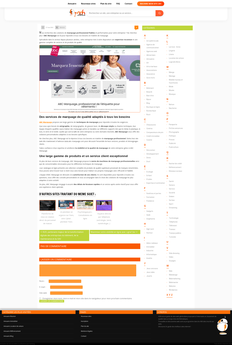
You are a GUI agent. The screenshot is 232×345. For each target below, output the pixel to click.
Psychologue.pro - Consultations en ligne (85, 215)
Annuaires (150, 59)
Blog (148, 103)
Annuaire (72, 3)
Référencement (175, 167)
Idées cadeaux (152, 243)
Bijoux (148, 99)
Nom (42, 281)
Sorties (172, 200)
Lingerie (172, 51)
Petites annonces (176, 128)
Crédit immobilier (153, 136)
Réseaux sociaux (175, 171)
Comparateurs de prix (154, 132)
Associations (151, 70)
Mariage (172, 76)
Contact (128, 3)
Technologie (173, 218)
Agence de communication (152, 46)
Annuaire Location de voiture (13, 326)
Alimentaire (150, 55)
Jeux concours (152, 268)
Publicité (172, 143)
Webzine (172, 286)
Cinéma (149, 128)
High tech (150, 229)
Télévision (173, 226)
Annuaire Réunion (10, 316)
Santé (171, 181)
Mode (171, 87)
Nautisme (173, 108)
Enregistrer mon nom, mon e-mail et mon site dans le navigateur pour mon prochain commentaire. (87, 298)
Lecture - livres (174, 47)
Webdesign (173, 275)
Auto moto (150, 78)
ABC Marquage (45, 122)
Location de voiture (176, 58)
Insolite (149, 258)
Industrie (149, 251)
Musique (172, 94)
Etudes (149, 179)
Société (172, 193)
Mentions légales (86, 331)
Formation (150, 197)
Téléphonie (173, 222)
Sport (171, 204)
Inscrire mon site (150, 4)
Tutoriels (172, 237)
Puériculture (173, 147)
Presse (171, 140)
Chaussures (151, 125)
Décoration (150, 150)
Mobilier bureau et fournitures (176, 81)
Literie (171, 54)
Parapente (173, 124)
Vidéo (171, 257)
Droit (148, 161)
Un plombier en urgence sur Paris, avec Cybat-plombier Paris (66, 217)
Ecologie (149, 172)
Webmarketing (174, 279)
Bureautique (151, 111)
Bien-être (150, 96)
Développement (152, 154)
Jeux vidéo (150, 272)
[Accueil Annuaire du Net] (77, 13)
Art (147, 63)
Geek (148, 215)
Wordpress (173, 290)
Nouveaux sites (88, 3)
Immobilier (150, 247)
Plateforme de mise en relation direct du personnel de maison (47, 218)
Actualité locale (152, 41)
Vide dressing (174, 253)
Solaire (171, 196)
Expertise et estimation (155, 183)
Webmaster (173, 282)
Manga (171, 72)
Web (170, 271)
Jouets (149, 276)
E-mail (42, 287)
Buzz (148, 114)
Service (62, 27)
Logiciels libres (174, 62)
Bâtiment (150, 88)
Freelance (150, 201)
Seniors (172, 185)
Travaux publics (175, 233)
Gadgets (149, 211)
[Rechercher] (159, 13)
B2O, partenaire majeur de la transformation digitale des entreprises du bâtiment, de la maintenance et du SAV (61, 235)
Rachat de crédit (175, 164)
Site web (43, 293)
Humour (149, 233)
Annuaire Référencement (12, 331)
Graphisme (150, 219)
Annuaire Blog (8, 336)
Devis (148, 158)
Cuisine (149, 140)
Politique (172, 136)
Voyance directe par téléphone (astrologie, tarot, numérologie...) (104, 218)
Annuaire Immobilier (11, 321)
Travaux (172, 229)
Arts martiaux (151, 66)
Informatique (151, 254)
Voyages (172, 261)
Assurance (150, 74)
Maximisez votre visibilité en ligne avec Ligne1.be (113, 232)
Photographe (174, 132)
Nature (171, 104)
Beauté (149, 92)
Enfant (149, 175)
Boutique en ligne (153, 107)
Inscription (84, 321)
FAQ (118, 3)
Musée (171, 90)
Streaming (173, 208)
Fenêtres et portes (153, 193)
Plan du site (105, 3)
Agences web (151, 51)
